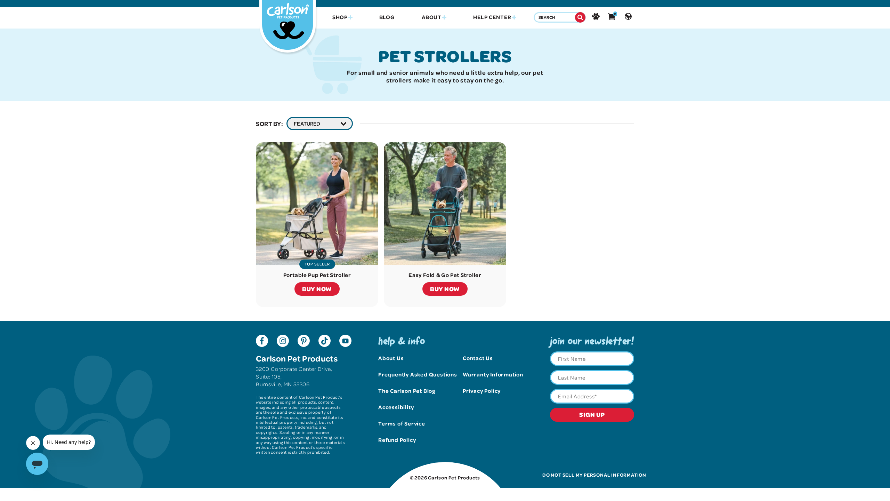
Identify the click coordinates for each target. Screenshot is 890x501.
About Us (391, 358)
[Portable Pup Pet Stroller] (317, 203)
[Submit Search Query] (580, 17)
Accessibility (396, 407)
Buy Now (317, 289)
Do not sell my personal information (594, 475)
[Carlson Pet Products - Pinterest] (304, 342)
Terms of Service (401, 423)
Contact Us (478, 358)
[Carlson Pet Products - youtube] (345, 342)
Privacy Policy (482, 390)
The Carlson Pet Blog (406, 390)
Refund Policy (397, 439)
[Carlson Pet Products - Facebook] (262, 342)
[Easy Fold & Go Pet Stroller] (445, 203)
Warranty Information (493, 374)
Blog (387, 17)
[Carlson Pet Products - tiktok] (324, 342)
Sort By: (269, 123)
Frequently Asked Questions (417, 374)
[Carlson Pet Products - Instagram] (283, 342)
